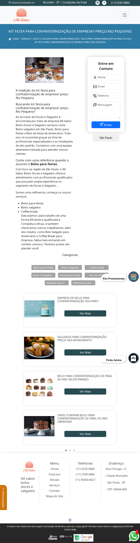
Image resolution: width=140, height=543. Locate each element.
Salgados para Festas (57, 282)
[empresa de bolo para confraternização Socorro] (39, 309)
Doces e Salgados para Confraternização (44, 275)
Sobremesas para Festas (84, 282)
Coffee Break (96, 267)
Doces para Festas (70, 275)
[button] (66, 450)
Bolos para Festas (43, 267)
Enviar (107, 125)
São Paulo (106, 138)
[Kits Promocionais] (133, 277)
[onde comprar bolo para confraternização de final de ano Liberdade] (39, 426)
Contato (54, 491)
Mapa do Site (54, 496)
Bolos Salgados (70, 267)
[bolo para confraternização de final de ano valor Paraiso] (39, 387)
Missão (54, 480)
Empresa (54, 474)
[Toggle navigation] (124, 15)
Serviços (54, 485)
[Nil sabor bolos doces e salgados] (22, 15)
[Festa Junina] (133, 358)
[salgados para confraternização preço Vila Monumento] (39, 348)
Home (55, 469)
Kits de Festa (96, 275)
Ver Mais (85, 313)
